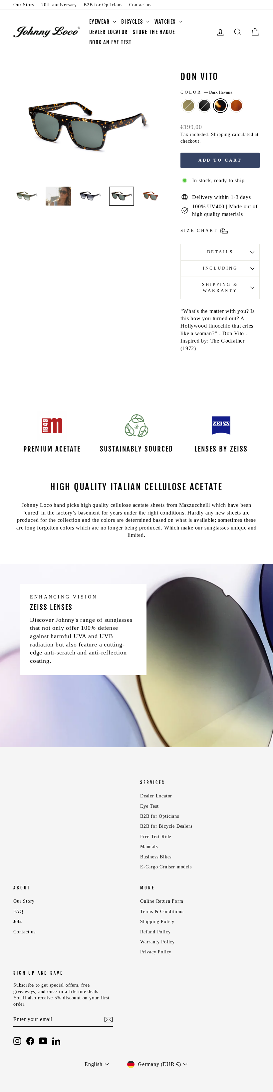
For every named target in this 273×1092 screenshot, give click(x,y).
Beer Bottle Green (188, 105)
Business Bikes (155, 856)
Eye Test (149, 806)
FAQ (18, 911)
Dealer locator (108, 32)
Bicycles (132, 21)
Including (220, 268)
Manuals (149, 846)
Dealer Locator (156, 795)
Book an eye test (110, 42)
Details (220, 252)
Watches (165, 21)
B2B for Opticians (103, 4)
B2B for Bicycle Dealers (166, 826)
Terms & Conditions (161, 911)
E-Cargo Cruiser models (166, 866)
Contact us (140, 4)
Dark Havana (220, 105)
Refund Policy (155, 931)
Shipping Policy (157, 921)
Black (204, 105)
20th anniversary (59, 4)
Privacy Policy (155, 951)
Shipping (220, 134)
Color (206, 92)
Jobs (17, 921)
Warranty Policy (157, 941)
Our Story (24, 4)
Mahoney (236, 105)
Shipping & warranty (220, 287)
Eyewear (100, 21)
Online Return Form (161, 901)
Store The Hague (154, 32)
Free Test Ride (155, 836)
